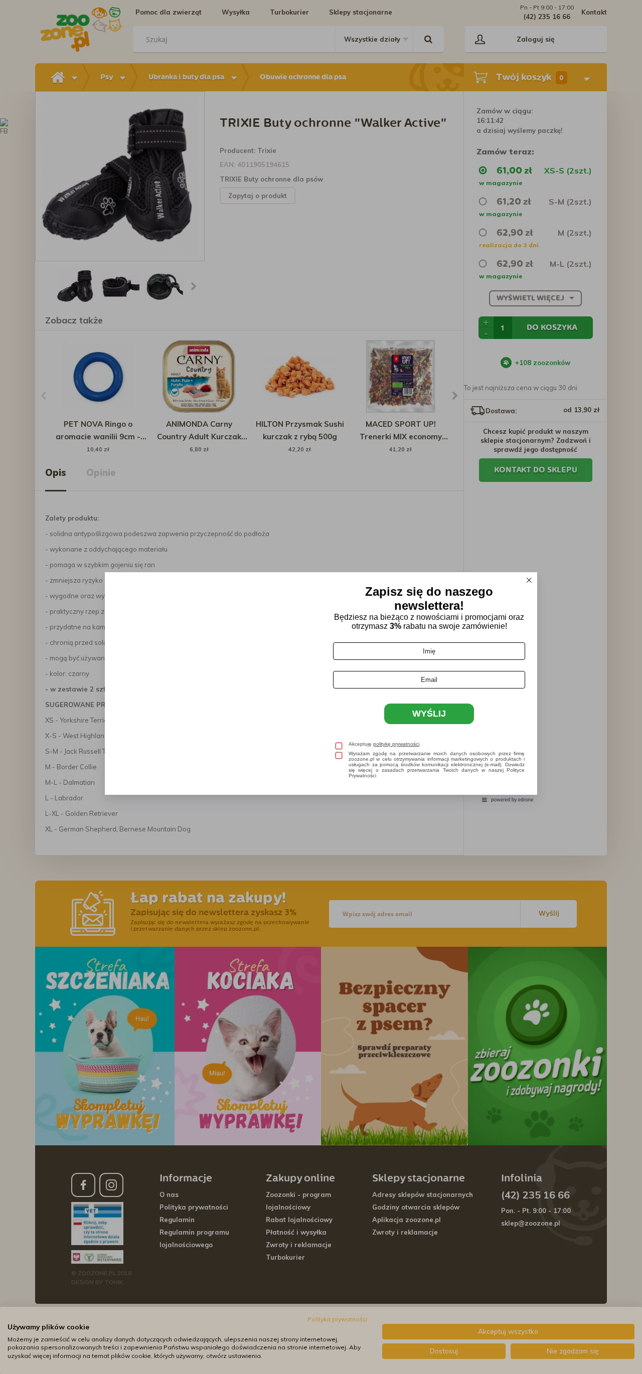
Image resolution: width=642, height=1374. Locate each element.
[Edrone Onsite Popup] (321, 687)
